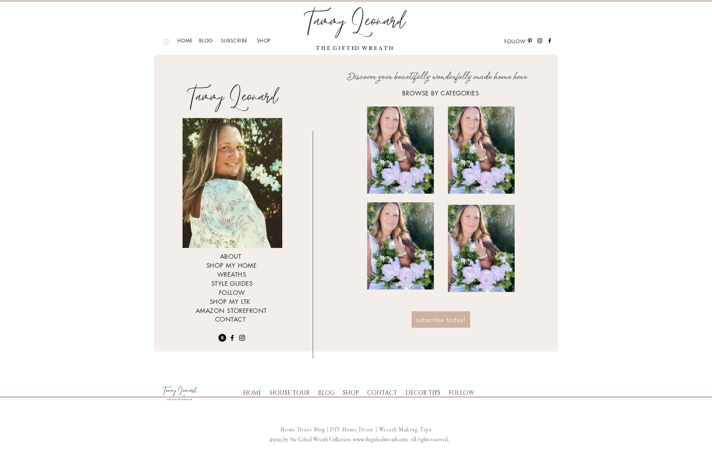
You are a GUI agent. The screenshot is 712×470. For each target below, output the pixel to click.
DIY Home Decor (353, 429)
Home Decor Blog (303, 429)
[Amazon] (222, 338)
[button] (290, 393)
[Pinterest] (530, 40)
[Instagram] (539, 40)
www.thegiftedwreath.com (380, 439)
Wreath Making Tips (405, 429)
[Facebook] (549, 40)
